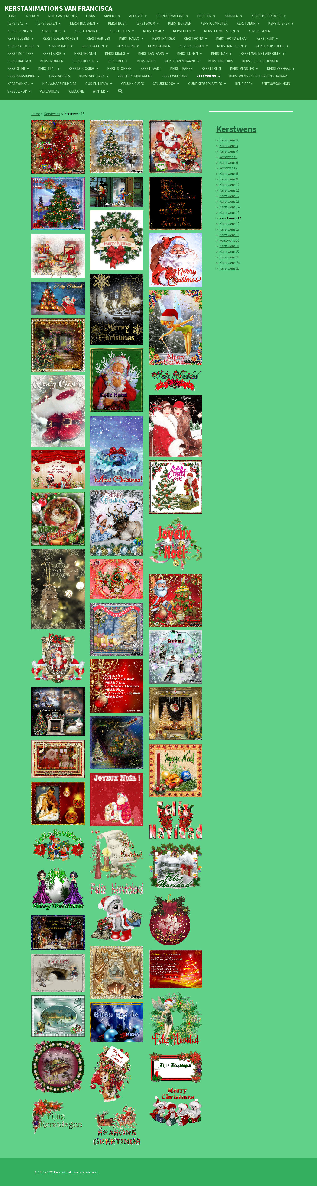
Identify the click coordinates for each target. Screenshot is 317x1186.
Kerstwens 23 (229, 257)
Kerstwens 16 (74, 114)
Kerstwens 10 (229, 185)
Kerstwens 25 (229, 268)
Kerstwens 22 (229, 251)
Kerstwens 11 (229, 190)
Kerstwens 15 (229, 212)
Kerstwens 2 (229, 140)
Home (35, 114)
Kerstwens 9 (229, 179)
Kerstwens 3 (229, 146)
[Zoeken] (120, 91)
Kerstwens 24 (229, 262)
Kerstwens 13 (229, 201)
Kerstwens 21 (229, 246)
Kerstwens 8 (229, 173)
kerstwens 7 (228, 168)
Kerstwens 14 (229, 207)
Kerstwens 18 (229, 229)
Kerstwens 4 (229, 151)
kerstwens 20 (229, 240)
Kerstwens (52, 114)
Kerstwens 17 (229, 224)
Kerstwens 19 (229, 235)
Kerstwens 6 (229, 162)
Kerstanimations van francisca (58, 8)
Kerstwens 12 (229, 196)
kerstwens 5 (228, 157)
